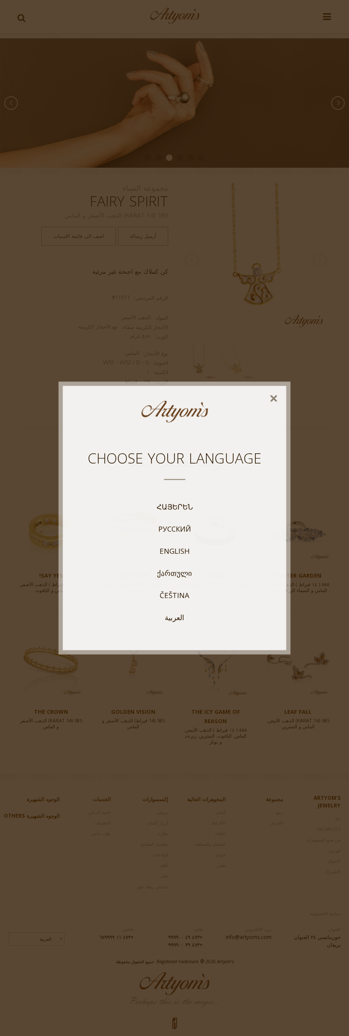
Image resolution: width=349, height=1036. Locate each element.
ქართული (174, 573)
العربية (174, 617)
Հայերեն (175, 506)
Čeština (174, 595)
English (175, 551)
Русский (174, 528)
